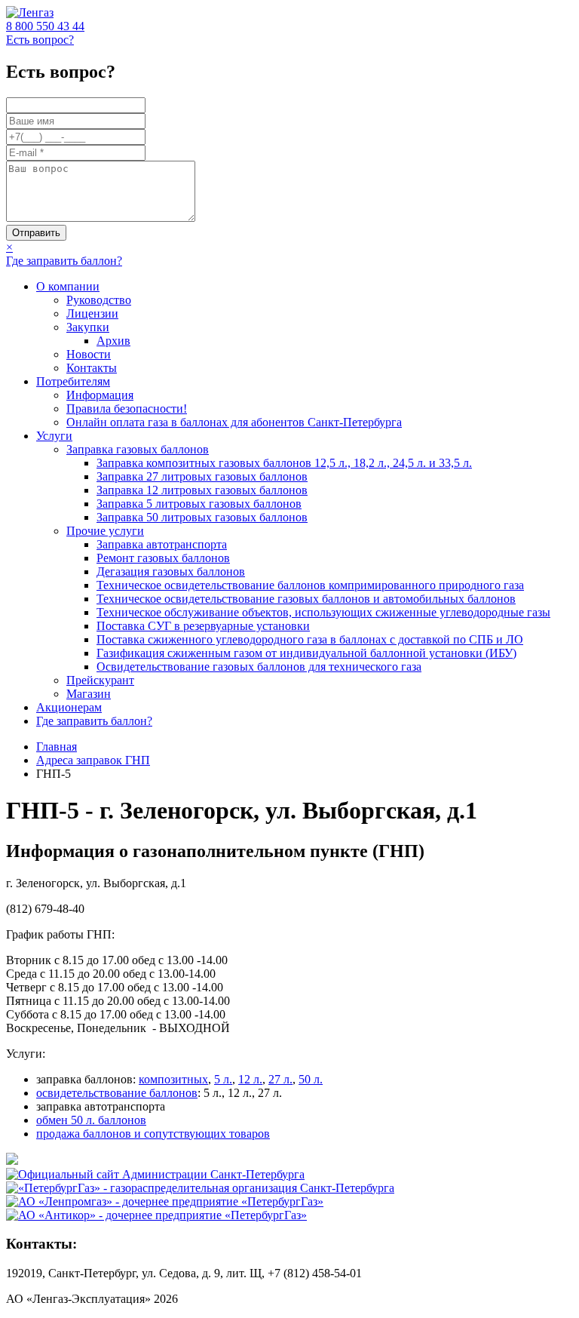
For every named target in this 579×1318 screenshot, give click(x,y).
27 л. (280, 1079)
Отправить (36, 232)
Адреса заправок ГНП (93, 760)
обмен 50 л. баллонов (91, 1120)
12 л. (250, 1079)
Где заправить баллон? (64, 260)
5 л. (223, 1079)
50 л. (311, 1079)
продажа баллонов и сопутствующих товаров (153, 1133)
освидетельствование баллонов (117, 1092)
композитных (173, 1079)
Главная (56, 746)
